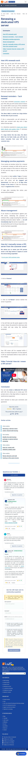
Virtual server (6, 684)
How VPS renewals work (10, 34)
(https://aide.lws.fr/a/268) (11, 522)
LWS (6, 667)
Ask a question (14, 475)
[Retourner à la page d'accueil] (1, 5)
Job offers (5, 726)
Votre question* (8, 601)
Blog (4, 716)
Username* (7, 610)
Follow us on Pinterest (9, 744)
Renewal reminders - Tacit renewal (13, 37)
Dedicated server (7, 686)
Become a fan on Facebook (10, 737)
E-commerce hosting (8, 688)
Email (13, 616)
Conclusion (6, 53)
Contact (5, 729)
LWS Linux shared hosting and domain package (13, 703)
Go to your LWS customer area (10, 257)
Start (4, 701)
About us (5, 727)
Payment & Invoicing (7, 709)
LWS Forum (5, 720)
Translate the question (9, 491)
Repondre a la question (17, 494)
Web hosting (6, 680)
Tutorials (5, 718)
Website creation (7, 692)
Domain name (6, 682)
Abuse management (9, 42)
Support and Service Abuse (9, 707)
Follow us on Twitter (8, 739)
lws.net (4, 724)
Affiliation (5, 722)
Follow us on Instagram (9, 741)
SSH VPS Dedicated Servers (9, 705)
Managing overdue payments (11, 39)
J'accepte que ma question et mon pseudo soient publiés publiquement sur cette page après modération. (15, 624)
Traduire (13, 528)
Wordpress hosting (7, 690)
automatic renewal (19, 101)
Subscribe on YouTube (9, 742)
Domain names (6, 699)
